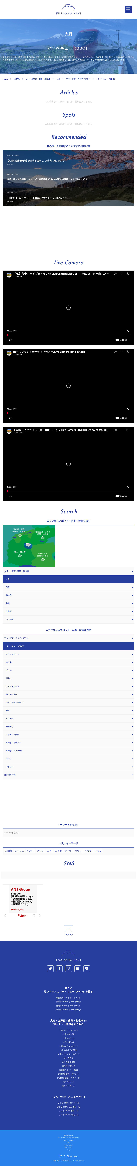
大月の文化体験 (68, 1062)
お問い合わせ (68, 1145)
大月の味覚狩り (68, 1066)
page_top (68, 930)
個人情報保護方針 (68, 1135)
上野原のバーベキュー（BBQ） (68, 1009)
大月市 (59, 851)
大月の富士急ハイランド (68, 1074)
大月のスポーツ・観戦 (68, 1070)
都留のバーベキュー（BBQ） (68, 998)
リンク (68, 1150)
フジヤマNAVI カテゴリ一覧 (68, 1107)
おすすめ (20, 851)
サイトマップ (68, 1147)
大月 (50, 851)
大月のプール (68, 1038)
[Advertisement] (68, 233)
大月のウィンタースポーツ (68, 1054)
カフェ (31, 851)
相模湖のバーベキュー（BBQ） (68, 1002)
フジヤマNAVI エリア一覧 (68, 1103)
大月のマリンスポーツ (68, 1030)
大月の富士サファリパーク (68, 1078)
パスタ (98, 851)
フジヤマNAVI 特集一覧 (68, 1115)
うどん (68, 851)
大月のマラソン (68, 1086)
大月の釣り (68, 1058)
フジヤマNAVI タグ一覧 (68, 1111)
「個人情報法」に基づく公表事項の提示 (68, 1138)
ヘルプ (68, 1142)
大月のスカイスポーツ (68, 1046)
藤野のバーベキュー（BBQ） (68, 1006)
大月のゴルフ (68, 1082)
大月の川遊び (68, 1042)
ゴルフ (88, 851)
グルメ (78, 851)
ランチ (41, 851)
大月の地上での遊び (68, 1050)
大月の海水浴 (68, 1034)
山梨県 (9, 851)
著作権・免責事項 (68, 1140)
